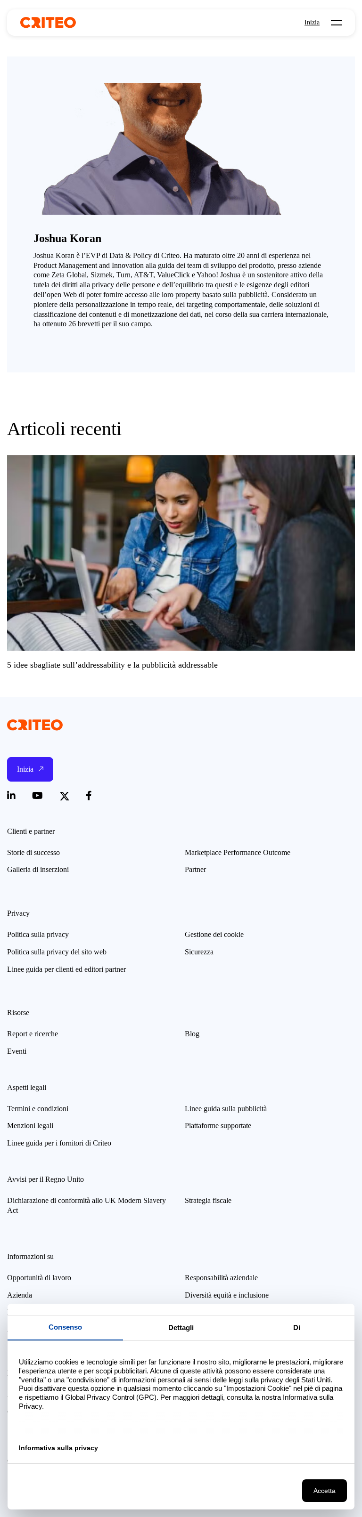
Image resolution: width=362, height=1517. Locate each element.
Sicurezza (199, 952)
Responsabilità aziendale (221, 1278)
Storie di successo (33, 852)
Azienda (19, 1295)
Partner (195, 869)
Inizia (312, 22)
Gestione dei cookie (214, 934)
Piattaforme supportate (218, 1126)
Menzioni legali (30, 1126)
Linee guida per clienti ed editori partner (66, 969)
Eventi (16, 1051)
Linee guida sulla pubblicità (226, 1109)
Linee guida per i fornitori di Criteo (59, 1143)
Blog (192, 1034)
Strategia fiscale (208, 1200)
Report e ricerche (32, 1034)
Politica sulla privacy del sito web (57, 952)
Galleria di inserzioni (38, 869)
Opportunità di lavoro (39, 1278)
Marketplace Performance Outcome (237, 852)
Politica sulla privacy (38, 934)
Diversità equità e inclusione (227, 1295)
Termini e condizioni (37, 1109)
